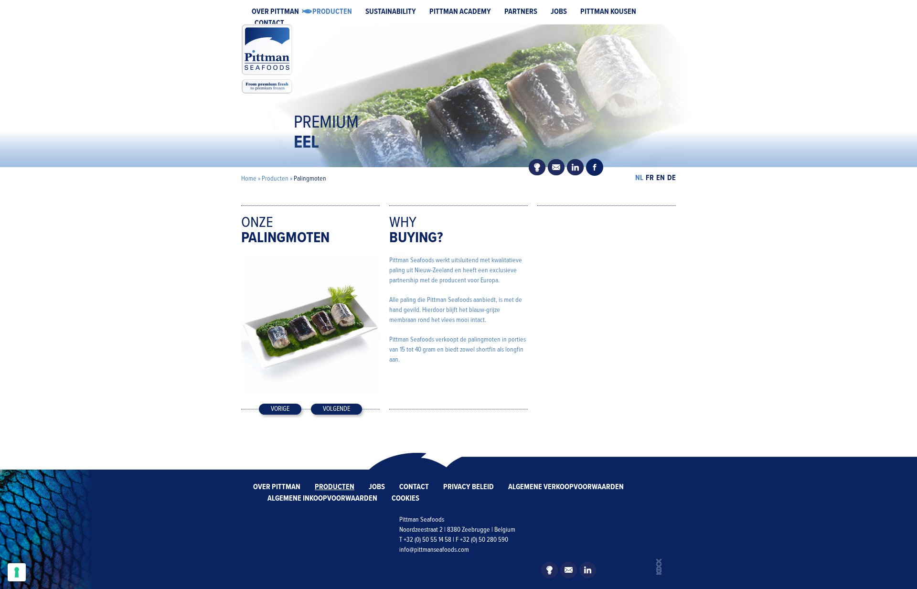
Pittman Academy (460, 12)
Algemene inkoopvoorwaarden (322, 498)
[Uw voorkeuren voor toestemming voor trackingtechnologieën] (17, 572)
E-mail (556, 167)
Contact (269, 23)
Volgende (336, 409)
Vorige (280, 409)
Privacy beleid (468, 487)
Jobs (559, 12)
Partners (520, 12)
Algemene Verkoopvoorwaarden (566, 487)
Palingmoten (310, 178)
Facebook (594, 167)
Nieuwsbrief (537, 167)
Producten (332, 12)
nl (639, 178)
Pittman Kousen (608, 12)
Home (248, 178)
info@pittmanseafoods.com (434, 550)
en (660, 178)
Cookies (405, 498)
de (671, 178)
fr (650, 178)
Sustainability (390, 12)
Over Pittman (275, 12)
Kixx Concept (658, 567)
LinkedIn (575, 167)
